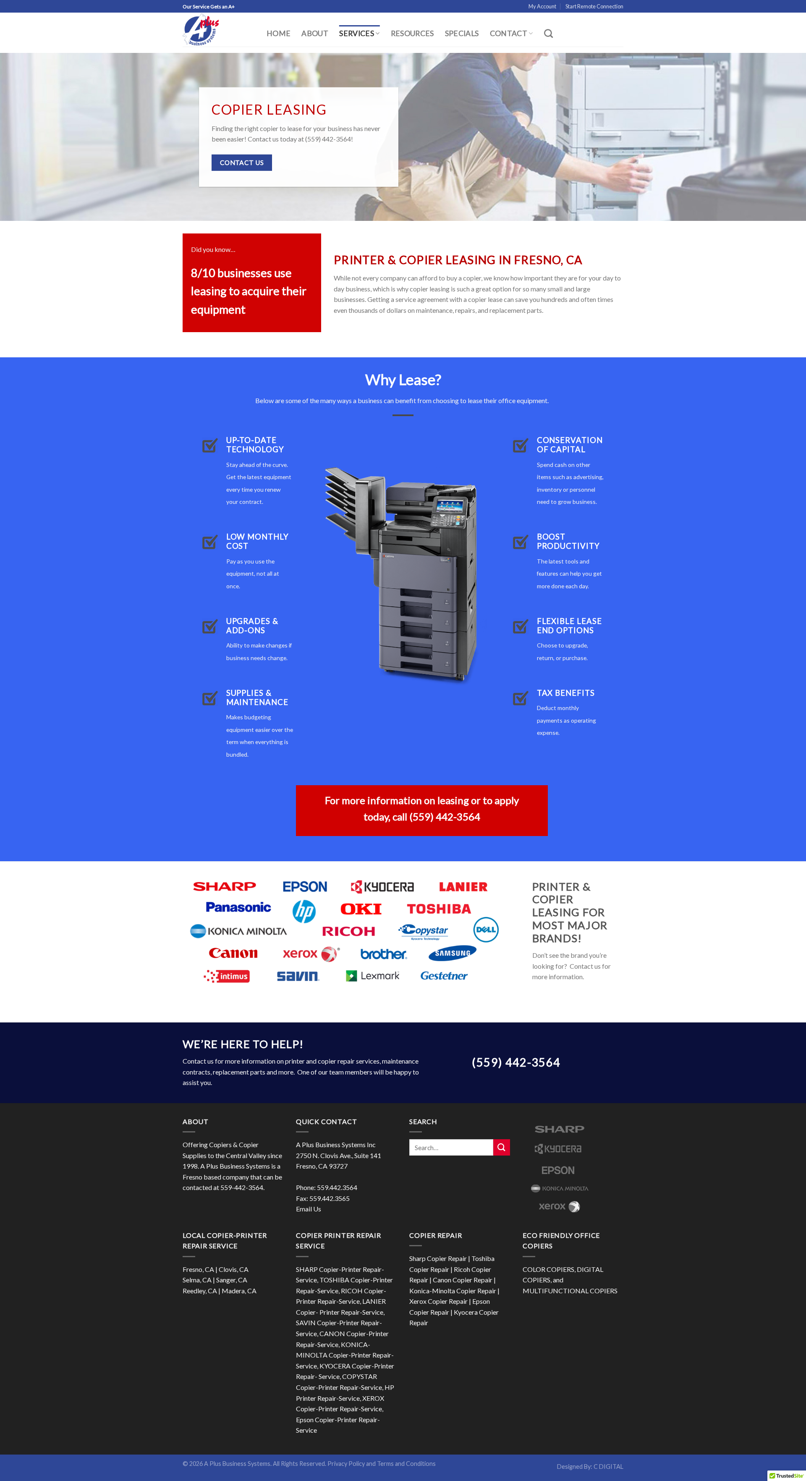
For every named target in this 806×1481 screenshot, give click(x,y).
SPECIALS (462, 33)
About (314, 33)
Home (278, 33)
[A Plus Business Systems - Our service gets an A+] (218, 30)
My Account (542, 6)
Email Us (308, 1209)
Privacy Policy (346, 1463)
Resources (412, 33)
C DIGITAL (608, 1466)
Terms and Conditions (406, 1463)
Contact (508, 33)
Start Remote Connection (594, 6)
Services (356, 33)
